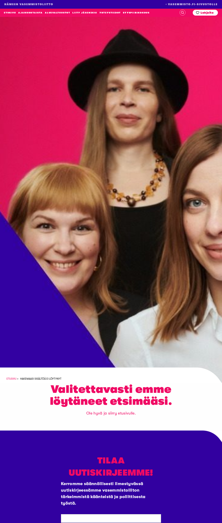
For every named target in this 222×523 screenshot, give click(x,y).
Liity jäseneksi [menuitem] (84, 12)
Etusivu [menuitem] (10, 12)
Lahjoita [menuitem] (207, 12)
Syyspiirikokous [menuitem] (136, 12)
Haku (183, 13)
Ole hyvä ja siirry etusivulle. (111, 413)
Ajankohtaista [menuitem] (30, 12)
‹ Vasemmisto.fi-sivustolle (192, 4)
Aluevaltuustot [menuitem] (57, 12)
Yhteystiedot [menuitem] (110, 12)
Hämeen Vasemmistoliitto (24, 56)
